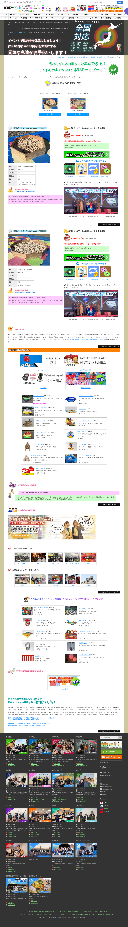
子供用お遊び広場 (40, 631)
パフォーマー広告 (59, 914)
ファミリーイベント (22, 563)
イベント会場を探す (63, 689)
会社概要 (12, 14)
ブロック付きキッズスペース (86, 631)
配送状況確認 (26, 11)
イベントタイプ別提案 (102, 14)
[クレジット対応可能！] (82, 11)
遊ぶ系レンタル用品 (96, 57)
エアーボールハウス (82, 431)
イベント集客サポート (36, 18)
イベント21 (27, 911)
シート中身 (6, 18)
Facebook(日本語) (107, 786)
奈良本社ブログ (12, 766)
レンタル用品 (50, 14)
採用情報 (118, 18)
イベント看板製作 (73, 14)
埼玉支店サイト (58, 834)
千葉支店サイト (12, 834)
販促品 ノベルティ (94, 911)
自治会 (22, 585)
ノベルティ (86, 14)
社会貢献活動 (36, 8)
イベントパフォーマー (52, 18)
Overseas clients (82, 18)
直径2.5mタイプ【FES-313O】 (98, 339)
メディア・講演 (37, 6)
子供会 (72, 585)
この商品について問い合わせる (93, 161)
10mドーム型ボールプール (42, 408)
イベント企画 (13, 18)
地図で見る (11, 764)
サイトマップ (48, 8)
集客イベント (55, 563)
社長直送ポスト (49, 11)
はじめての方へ (24, 14)
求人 (34, 11)
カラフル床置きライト (85, 655)
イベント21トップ (59, 57)
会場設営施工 (37, 14)
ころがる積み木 (35, 455)
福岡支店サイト (35, 834)
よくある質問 (26, 6)
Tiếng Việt (106, 811)
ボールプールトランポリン (86, 396)
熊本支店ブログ (12, 871)
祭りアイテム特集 (85, 388)
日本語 (105, 802)
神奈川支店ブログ (59, 766)
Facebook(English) (107, 789)
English (106, 805)
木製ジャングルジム (41, 421)
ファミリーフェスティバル (72, 563)
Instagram (105, 784)
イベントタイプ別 (60, 911)
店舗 (39, 585)
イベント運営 (23, 18)
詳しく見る (50, 114)
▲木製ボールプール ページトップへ (109, 224)
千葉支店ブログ (12, 836)
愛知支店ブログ (35, 801)
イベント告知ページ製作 (97, 18)
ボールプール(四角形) (85, 455)
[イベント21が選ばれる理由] (72, 11)
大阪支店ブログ (12, 799)
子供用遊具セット (84, 620)
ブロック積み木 (40, 444)
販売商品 (60, 14)
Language (47, 6)
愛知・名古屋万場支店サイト (38, 799)
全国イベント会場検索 (68, 18)
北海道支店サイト (82, 834)
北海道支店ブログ (82, 836)
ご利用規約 (25, 8)
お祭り (39, 563)
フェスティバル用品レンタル (82, 57)
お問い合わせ (118, 14)
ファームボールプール (42, 432)
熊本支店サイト (12, 869)
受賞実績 (108, 18)
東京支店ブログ (35, 766)
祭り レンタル (42, 370)
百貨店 (88, 585)
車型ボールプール (40, 468)
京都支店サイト (81, 799)
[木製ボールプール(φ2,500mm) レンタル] (29, 265)
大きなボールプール (38, 396)
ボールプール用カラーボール (40, 607)
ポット (37, 644)
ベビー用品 (106, 57)
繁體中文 (106, 808)
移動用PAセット (83, 643)
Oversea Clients (81, 914)
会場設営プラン (50, 911)
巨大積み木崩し (83, 444)
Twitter (104, 792)
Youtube (104, 794)
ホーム (6, 14)
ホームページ (57, 869)
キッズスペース (83, 608)
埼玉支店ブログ (58, 836)
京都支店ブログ (81, 801)
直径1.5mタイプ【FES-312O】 (80, 339)
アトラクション (88, 563)
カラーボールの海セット (85, 421)
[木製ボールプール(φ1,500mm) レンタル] (29, 162)
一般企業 (55, 585)
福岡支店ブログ (35, 836)
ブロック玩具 (39, 620)
